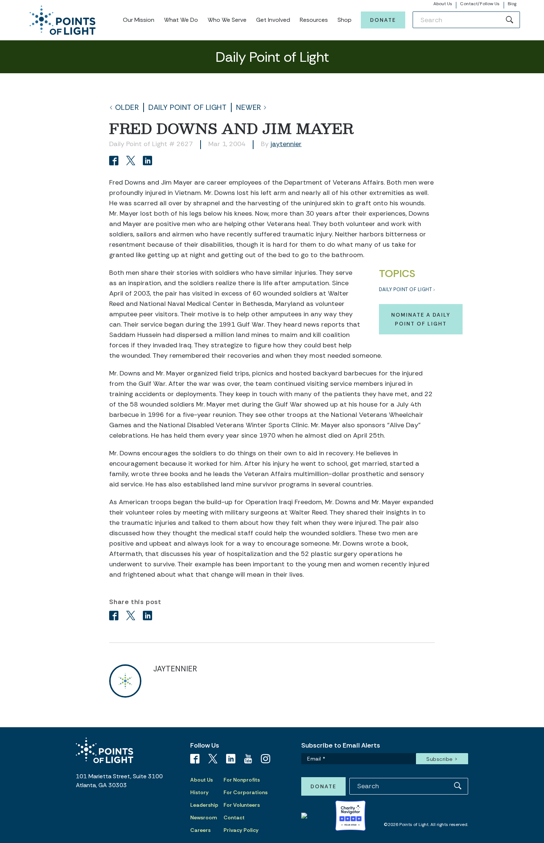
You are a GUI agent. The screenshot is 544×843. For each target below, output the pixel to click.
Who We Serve (227, 20)
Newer (248, 107)
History (199, 792)
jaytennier (286, 143)
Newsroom (203, 817)
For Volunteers (242, 805)
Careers (200, 830)
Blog (512, 4)
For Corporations (246, 792)
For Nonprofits (242, 779)
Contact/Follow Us (480, 4)
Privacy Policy (241, 830)
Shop (345, 20)
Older (127, 107)
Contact (234, 817)
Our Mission (138, 20)
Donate (383, 20)
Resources (314, 20)
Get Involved (273, 20)
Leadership (204, 805)
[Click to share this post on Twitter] (132, 161)
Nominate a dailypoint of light (420, 319)
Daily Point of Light (187, 107)
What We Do (181, 20)
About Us (443, 4)
